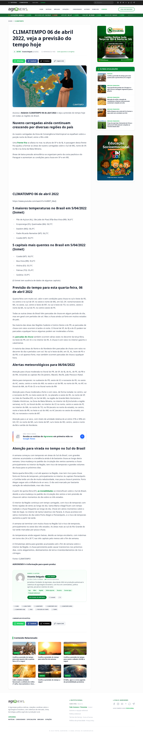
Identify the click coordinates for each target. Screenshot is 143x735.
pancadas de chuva (24, 337)
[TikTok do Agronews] (128, 2)
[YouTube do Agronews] (123, 2)
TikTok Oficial (130, 708)
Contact (90, 707)
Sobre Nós (35, 2)
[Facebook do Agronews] (120, 2)
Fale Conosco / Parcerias (78, 707)
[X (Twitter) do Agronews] (126, 2)
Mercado (57, 9)
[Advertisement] (49, 175)
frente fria (22, 142)
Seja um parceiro (126, 9)
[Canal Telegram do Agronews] (134, 2)
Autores (87, 9)
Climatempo (19, 21)
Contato (43, 2)
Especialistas (31, 719)
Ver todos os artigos (37, 597)
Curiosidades (77, 9)
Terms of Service (88, 717)
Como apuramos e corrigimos (65, 52)
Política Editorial (75, 714)
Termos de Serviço (75, 717)
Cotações (65, 9)
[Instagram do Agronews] (118, 2)
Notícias (49, 9)
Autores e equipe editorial (78, 710)
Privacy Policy (90, 720)
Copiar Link (60, 61)
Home (41, 9)
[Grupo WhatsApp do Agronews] (131, 2)
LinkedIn (53, 597)
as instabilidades (45, 491)
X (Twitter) (46, 61)
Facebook (33, 61)
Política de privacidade (77, 720)
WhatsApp (20, 61)
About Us (80, 704)
